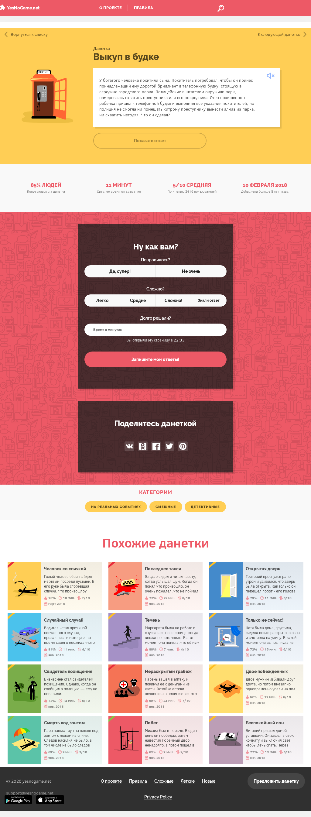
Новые (208, 781)
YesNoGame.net (23, 7)
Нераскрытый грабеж (155, 688)
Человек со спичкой (55, 586)
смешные (166, 507)
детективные (205, 507)
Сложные (163, 781)
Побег (155, 740)
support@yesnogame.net (29, 793)
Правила (143, 7)
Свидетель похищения (55, 688)
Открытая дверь (256, 586)
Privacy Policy (158, 797)
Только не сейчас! (256, 637)
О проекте (110, 7)
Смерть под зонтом (55, 740)
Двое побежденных (256, 688)
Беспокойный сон (256, 740)
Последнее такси (155, 586)
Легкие (188, 781)
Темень (155, 637)
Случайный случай (55, 637)
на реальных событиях (116, 507)
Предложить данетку (276, 781)
